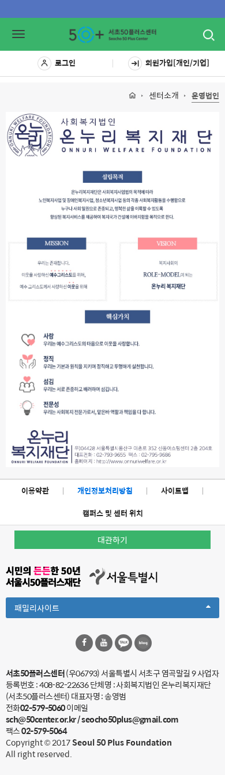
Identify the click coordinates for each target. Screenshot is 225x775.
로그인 (65, 63)
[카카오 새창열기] (123, 643)
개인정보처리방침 (105, 490)
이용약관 (35, 490)
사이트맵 (175, 490)
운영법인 (205, 96)
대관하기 (112, 539)
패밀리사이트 (56, 609)
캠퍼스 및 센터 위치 (112, 513)
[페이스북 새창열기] (84, 643)
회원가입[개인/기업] (177, 63)
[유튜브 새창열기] (103, 643)
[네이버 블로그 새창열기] (143, 643)
